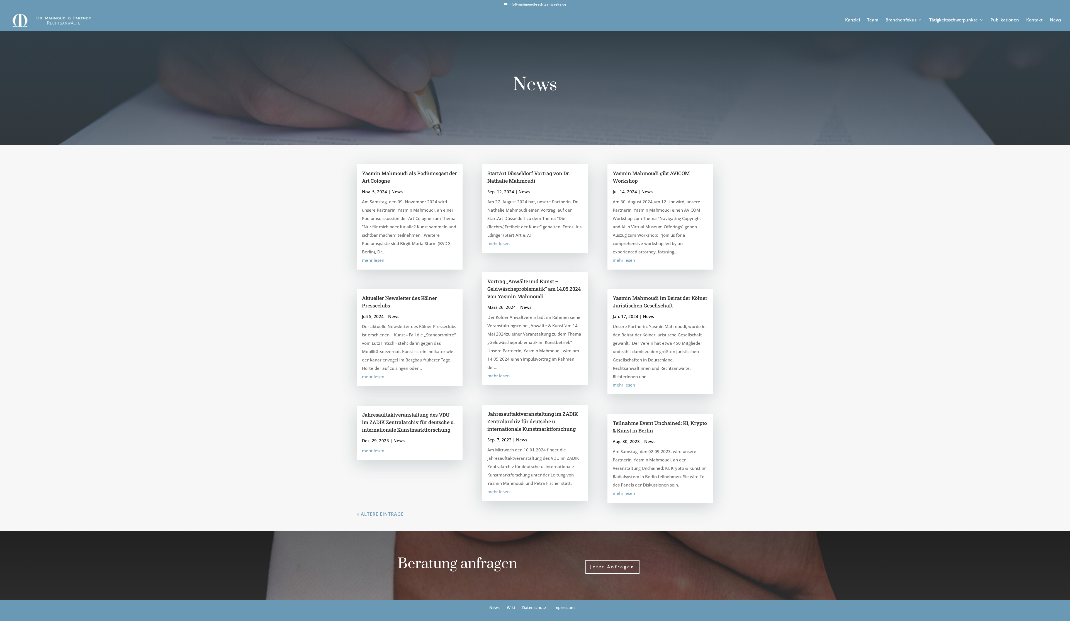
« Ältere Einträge (380, 514)
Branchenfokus (901, 20)
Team (872, 20)
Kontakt (1034, 20)
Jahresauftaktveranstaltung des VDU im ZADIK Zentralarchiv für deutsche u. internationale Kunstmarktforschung (408, 422)
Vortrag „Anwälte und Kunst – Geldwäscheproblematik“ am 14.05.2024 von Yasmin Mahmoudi (534, 289)
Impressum (564, 607)
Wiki (511, 607)
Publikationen (1005, 20)
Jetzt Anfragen (612, 566)
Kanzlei (852, 20)
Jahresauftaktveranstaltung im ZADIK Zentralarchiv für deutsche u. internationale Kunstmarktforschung (532, 421)
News (1055, 20)
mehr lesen (373, 260)
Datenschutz (534, 607)
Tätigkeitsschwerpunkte (953, 20)
